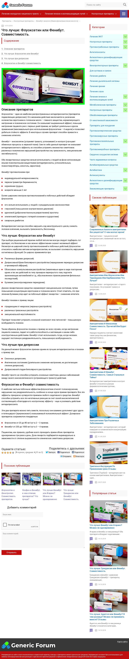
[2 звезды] (5, 453)
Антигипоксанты (97, 52)
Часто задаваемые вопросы (103, 160)
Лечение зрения (97, 86)
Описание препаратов (13, 49)
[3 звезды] (8, 453)
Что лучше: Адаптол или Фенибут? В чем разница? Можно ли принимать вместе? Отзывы (107, 617)
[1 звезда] (3, 453)
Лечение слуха (97, 91)
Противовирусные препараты (104, 136)
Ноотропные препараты (102, 14)
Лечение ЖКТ (96, 36)
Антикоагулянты (97, 175)
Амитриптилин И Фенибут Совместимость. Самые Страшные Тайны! (107, 375)
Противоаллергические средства (105, 131)
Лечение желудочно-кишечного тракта (20, 14)
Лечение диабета (98, 76)
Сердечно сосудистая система (104, 154)
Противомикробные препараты (105, 149)
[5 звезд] (13, 453)
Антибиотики (96, 170)
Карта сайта (122, 642)
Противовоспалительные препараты (102, 142)
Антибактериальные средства (104, 165)
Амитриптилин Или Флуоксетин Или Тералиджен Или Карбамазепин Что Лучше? (107, 278)
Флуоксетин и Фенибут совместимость (21, 63)
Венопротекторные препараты (104, 65)
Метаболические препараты (103, 105)
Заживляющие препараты (102, 188)
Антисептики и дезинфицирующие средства (106, 59)
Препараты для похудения (102, 125)
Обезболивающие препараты (104, 115)
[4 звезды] (10, 453)
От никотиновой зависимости (104, 120)
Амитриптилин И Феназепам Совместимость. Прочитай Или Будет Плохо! (108, 326)
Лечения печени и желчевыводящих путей (65, 14)
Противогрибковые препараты (104, 47)
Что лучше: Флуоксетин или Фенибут (20, 53)
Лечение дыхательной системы (105, 81)
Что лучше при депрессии (15, 58)
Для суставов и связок (100, 71)
